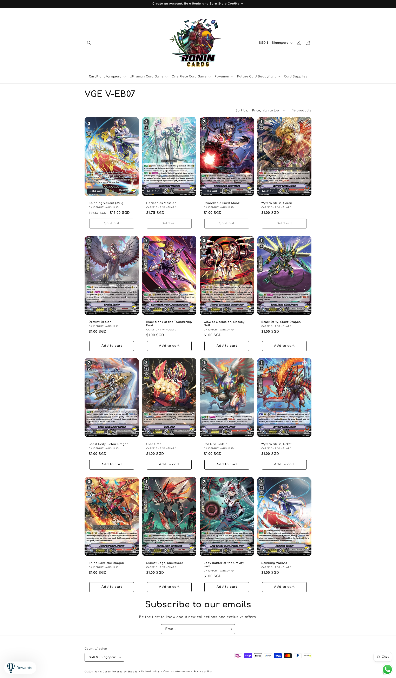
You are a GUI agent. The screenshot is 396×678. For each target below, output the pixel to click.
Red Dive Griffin (215, 444)
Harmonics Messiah (161, 203)
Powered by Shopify (125, 671)
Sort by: (242, 110)
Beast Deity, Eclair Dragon (109, 444)
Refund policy (150, 671)
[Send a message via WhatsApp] (387, 669)
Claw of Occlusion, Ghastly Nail (224, 324)
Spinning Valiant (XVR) (106, 203)
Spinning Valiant (274, 563)
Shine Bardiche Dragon (106, 563)
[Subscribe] (230, 629)
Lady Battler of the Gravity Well (224, 565)
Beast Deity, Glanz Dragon (281, 322)
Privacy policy (203, 671)
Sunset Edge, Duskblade (164, 563)
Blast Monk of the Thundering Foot (169, 324)
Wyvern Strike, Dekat (276, 444)
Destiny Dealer (100, 322)
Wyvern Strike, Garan (276, 203)
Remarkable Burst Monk (222, 203)
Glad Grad (153, 444)
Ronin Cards (102, 671)
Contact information (176, 671)
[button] (89, 42)
